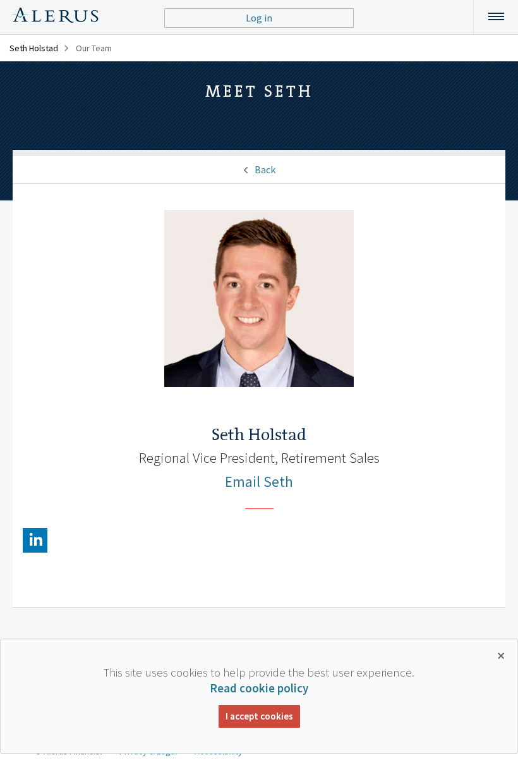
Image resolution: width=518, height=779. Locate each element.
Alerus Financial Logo (55, 17)
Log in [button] (259, 17)
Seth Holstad (33, 48)
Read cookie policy (259, 688)
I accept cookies (259, 716)
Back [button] (265, 169)
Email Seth (259, 481)
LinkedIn (34, 540)
